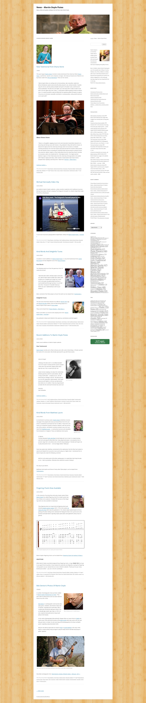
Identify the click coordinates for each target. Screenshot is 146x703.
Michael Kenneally (58, 242)
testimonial (72, 170)
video (76, 170)
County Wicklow (67, 627)
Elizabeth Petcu (94, 307)
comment (73, 323)
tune (61, 403)
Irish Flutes (56, 240)
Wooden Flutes (98, 291)
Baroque (100, 239)
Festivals (93, 247)
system (80, 574)
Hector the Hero (43, 303)
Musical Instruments (99, 273)
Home (91, 38)
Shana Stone (66, 170)
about (52, 170)
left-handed (47, 403)
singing (97, 323)
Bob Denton (41, 604)
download (46, 574)
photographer (73, 679)
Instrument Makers (98, 254)
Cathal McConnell (66, 323)
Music (95, 271)
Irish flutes (95, 59)
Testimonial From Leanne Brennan (98, 99)
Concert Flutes (95, 241)
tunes (66, 325)
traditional (62, 325)
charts (41, 574)
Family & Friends (51, 321)
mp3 (37, 325)
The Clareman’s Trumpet (103, 218)
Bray (61, 627)
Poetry (93, 277)
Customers (106, 244)
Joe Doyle (92, 313)
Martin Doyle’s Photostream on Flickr (47, 594)
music (58, 170)
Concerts (103, 241)
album (103, 300)
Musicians (65, 168)
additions (52, 401)
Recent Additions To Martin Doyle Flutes (52, 335)
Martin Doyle (48, 74)
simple (76, 574)
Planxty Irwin (64, 301)
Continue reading (41, 165)
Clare (103, 302)
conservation (94, 304)
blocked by (102, 342)
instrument (102, 309)
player (61, 170)
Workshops (105, 292)
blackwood (93, 302)
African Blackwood (52, 77)
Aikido (107, 238)
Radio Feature (101, 277)
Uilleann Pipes (94, 284)
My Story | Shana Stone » (70, 159)
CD (104, 239)
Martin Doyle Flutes (58, 168)
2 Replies (38, 589)
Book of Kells (63, 620)
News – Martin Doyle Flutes (49, 7)
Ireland (52, 242)
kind (82, 323)
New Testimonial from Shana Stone (50, 67)
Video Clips (38, 170)
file (50, 574)
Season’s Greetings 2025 (95, 97)
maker (57, 679)
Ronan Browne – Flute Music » (57, 309)
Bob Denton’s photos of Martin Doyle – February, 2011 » (66, 674)
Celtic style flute (51, 438)
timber (102, 325)
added (37, 574)
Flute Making (51, 475)
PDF (74, 574)
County (101, 304)
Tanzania (102, 323)
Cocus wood (54, 305)
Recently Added (71, 168)
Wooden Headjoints (96, 292)
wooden (79, 679)
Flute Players (50, 168)
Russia (52, 403)
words (78, 476)
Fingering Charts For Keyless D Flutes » (73, 555)
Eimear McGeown (102, 305)
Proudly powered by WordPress (43, 696)
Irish (80, 323)
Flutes (94, 253)
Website (44, 170)
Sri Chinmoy (94, 281)
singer (92, 323)
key (62, 574)
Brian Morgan (58, 401)
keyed (43, 403)
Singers (101, 280)
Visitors (93, 289)
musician (68, 679)
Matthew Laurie (46, 429)
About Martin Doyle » (100, 82)
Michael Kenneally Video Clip (47, 182)
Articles (93, 239)
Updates (38, 401)
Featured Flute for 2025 (95, 101)
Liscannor (53, 679)
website (42, 576)
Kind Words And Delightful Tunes (49, 251)
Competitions (94, 240)
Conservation (95, 243)
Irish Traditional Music (64, 240)
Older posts (40, 691)
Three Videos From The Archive (97, 103)
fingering (53, 574)
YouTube (94, 331)
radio (92, 322)
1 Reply (38, 70)
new (99, 319)
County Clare (69, 401)
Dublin (77, 618)
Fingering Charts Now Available (48, 488)
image (77, 401)
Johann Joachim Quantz (48, 508)
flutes (73, 401)
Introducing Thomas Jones (96, 92)
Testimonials (78, 168)
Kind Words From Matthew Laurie (49, 412)
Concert (100, 303)
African (98, 300)
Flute (55, 170)
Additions (93, 236)
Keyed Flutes (94, 263)
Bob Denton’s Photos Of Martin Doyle (51, 585)
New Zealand (94, 321)
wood (93, 329)
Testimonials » (78, 294)
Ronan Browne (61, 260)
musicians (44, 325)
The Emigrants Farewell (68, 242)
